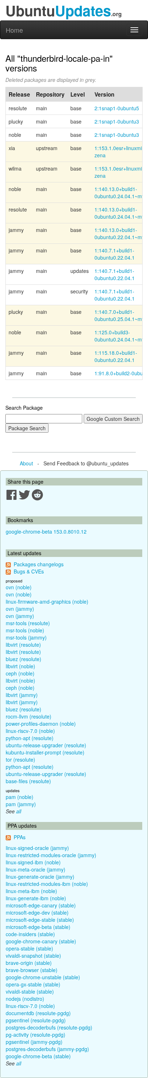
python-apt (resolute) (30, 738)
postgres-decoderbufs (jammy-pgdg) (47, 1049)
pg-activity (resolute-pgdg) (35, 1034)
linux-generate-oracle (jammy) (40, 876)
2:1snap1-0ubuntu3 (116, 121)
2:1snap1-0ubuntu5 (116, 108)
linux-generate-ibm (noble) (36, 898)
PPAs (20, 837)
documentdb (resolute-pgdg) (38, 1013)
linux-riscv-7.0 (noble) (30, 730)
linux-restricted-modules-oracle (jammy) (51, 855)
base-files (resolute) (28, 781)
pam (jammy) (21, 804)
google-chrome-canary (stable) (41, 941)
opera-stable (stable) (29, 948)
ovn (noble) (19, 587)
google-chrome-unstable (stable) (43, 977)
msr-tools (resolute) (28, 623)
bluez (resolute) (23, 659)
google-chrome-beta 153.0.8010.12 (46, 531)
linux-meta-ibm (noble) (31, 891)
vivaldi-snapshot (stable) (33, 955)
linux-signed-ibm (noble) (33, 862)
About (26, 463)
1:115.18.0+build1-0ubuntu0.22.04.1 (115, 356)
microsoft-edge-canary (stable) (41, 905)
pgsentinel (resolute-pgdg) (36, 1020)
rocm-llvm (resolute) (28, 716)
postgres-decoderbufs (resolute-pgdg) (49, 1027)
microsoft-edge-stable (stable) (40, 919)
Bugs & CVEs (29, 571)
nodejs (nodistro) (25, 998)
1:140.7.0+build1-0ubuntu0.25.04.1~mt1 (120, 315)
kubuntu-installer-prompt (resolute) (45, 752)
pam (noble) (19, 796)
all (18, 811)
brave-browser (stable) (31, 970)
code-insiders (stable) (30, 934)
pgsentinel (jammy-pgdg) (34, 1041)
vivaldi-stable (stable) (30, 991)
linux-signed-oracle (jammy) (37, 847)
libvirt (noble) (20, 666)
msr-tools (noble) (25, 630)
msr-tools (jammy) (26, 637)
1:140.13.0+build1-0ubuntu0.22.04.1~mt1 (120, 233)
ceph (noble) (20, 673)
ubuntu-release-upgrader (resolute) (46, 745)
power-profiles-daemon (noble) (41, 723)
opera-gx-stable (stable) (33, 984)
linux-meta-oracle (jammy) (35, 869)
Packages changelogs (39, 564)
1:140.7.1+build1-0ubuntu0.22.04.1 (114, 254)
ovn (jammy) (20, 608)
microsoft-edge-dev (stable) (37, 912)
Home (14, 29)
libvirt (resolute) (23, 644)
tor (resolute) (20, 759)
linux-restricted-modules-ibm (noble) (47, 883)
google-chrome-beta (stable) (38, 1056)
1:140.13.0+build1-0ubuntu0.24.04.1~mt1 (120, 192)
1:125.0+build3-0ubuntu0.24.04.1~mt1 (120, 336)
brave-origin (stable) (29, 962)
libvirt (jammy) (22, 694)
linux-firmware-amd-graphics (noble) (47, 601)
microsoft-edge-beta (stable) (38, 926)
